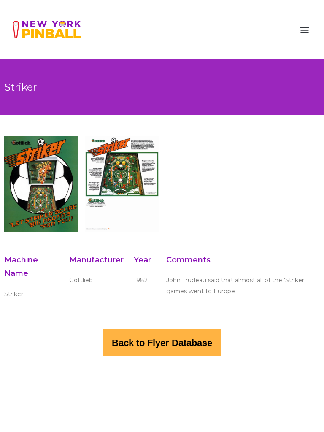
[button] (304, 30)
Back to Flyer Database (162, 343)
